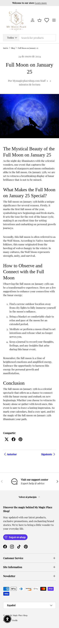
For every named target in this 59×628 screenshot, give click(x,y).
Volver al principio (28, 496)
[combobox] (29, 37)
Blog (13, 48)
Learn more (41, 2)
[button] (39, 20)
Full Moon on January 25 (28, 48)
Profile (15, 620)
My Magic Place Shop (18, 615)
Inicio (5, 48)
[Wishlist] (46, 20)
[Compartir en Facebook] (13, 439)
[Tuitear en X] (6, 439)
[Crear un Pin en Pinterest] (20, 439)
